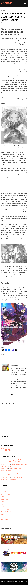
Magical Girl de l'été (6, 512)
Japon (2, 501)
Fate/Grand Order (5, 494)
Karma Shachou (5, 473)
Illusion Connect (5, 499)
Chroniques (4, 491)
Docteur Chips (4, 460)
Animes (3, 489)
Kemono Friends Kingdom (7, 509)
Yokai (2, 522)
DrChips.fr (6, 2)
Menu (25, 3)
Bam (2, 582)
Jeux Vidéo (3, 506)
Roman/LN (3, 10)
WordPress (22, 581)
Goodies (3, 496)
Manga (2, 514)
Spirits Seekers (4, 519)
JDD (2, 504)
